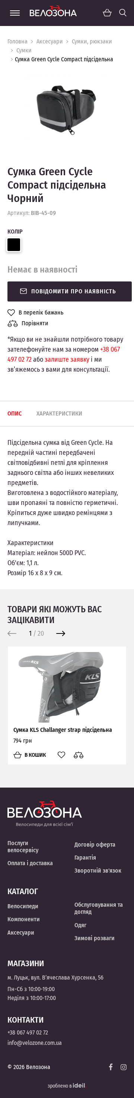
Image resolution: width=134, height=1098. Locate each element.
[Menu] (14, 13)
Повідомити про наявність (73, 291)
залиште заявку (67, 359)
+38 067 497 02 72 (27, 1032)
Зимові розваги (94, 938)
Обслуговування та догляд (98, 908)
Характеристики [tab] (59, 413)
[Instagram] (123, 1067)
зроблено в (60, 1086)
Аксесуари (49, 41)
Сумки (24, 50)
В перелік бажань (41, 312)
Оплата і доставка (30, 863)
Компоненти (23, 919)
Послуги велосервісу (22, 847)
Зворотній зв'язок (97, 870)
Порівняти (35, 323)
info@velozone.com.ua (34, 1042)
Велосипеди (22, 906)
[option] (67, 109)
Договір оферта (94, 844)
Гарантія (85, 857)
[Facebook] (110, 1067)
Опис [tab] (14, 413)
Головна (17, 41)
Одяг (80, 925)
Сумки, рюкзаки (92, 41)
